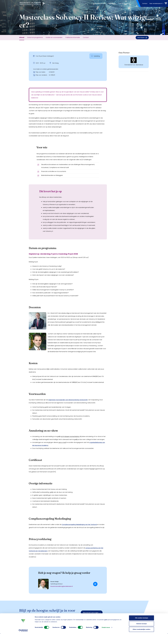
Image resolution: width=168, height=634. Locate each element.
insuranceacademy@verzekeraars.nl (61, 586)
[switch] (63, 627)
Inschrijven (141, 38)
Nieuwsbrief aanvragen (91, 613)
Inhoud (21, 37)
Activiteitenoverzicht (99, 3)
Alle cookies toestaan (141, 618)
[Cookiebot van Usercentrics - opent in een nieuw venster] (23, 630)
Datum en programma (35, 37)
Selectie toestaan (141, 623)
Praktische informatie (73, 37)
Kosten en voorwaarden (54, 37)
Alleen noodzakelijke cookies (141, 629)
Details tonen (106, 627)
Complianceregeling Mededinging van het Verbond (79, 525)
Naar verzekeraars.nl (156, 3)
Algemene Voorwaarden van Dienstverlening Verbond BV (68, 400)
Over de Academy (124, 3)
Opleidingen (112, 3)
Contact (144, 3)
